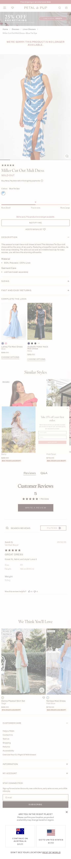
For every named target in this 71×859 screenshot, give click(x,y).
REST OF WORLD (51, 852)
